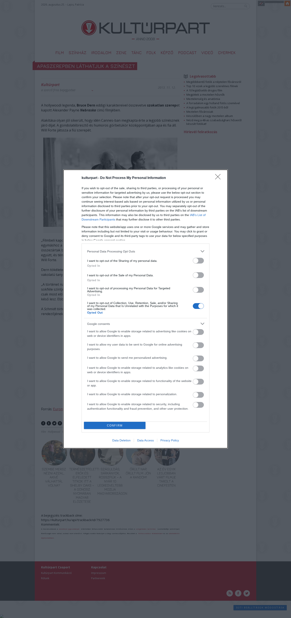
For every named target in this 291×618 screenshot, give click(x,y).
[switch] (198, 261)
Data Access (145, 440)
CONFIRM (115, 425)
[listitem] (145, 251)
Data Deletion (121, 440)
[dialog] (145, 309)
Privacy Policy (169, 440)
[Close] (219, 178)
